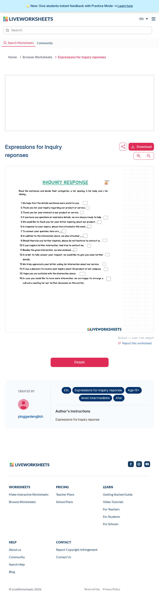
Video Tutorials (113, 502)
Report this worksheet (137, 343)
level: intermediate (95, 398)
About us (15, 549)
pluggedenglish (30, 416)
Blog (12, 572)
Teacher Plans (65, 494)
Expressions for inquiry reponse (98, 390)
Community (17, 557)
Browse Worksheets (22, 502)
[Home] (28, 19)
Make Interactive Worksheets (28, 494)
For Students (111, 516)
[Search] (7, 29)
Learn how (125, 6)
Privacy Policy (111, 589)
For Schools (110, 524)
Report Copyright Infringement (77, 549)
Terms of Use (92, 589)
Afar (119, 398)
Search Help (17, 564)
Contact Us (63, 557)
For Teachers (111, 509)
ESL (66, 390)
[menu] (153, 19)
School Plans (64, 502)
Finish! (79, 362)
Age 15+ (133, 390)
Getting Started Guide (117, 494)
